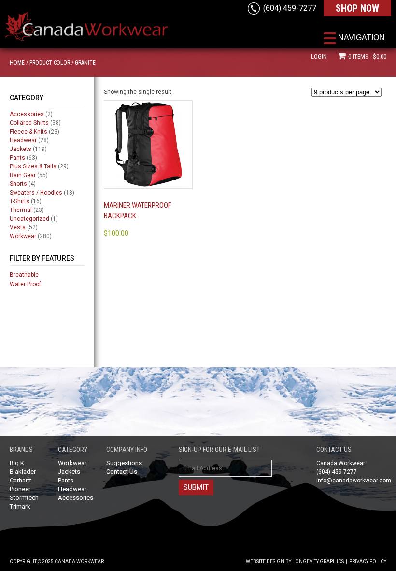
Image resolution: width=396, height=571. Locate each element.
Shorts (18, 183)
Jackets (20, 149)
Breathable (24, 274)
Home (17, 63)
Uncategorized (29, 218)
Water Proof (25, 284)
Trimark (20, 506)
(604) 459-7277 (289, 8)
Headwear (23, 140)
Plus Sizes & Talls (33, 166)
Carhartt (20, 480)
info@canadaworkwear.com (353, 480)
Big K (17, 462)
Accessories (27, 114)
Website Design (265, 561)
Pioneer (20, 489)
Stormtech (24, 497)
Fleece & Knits (28, 131)
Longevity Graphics (318, 561)
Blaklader (23, 471)
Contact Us (121, 471)
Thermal (21, 210)
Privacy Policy (367, 561)
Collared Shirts (29, 123)
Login (319, 56)
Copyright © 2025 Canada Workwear (57, 561)
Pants (17, 157)
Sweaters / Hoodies (36, 192)
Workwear (23, 236)
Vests (18, 227)
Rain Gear (23, 175)
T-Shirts (19, 201)
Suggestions (124, 462)
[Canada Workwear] (87, 20)
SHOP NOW (357, 8)
